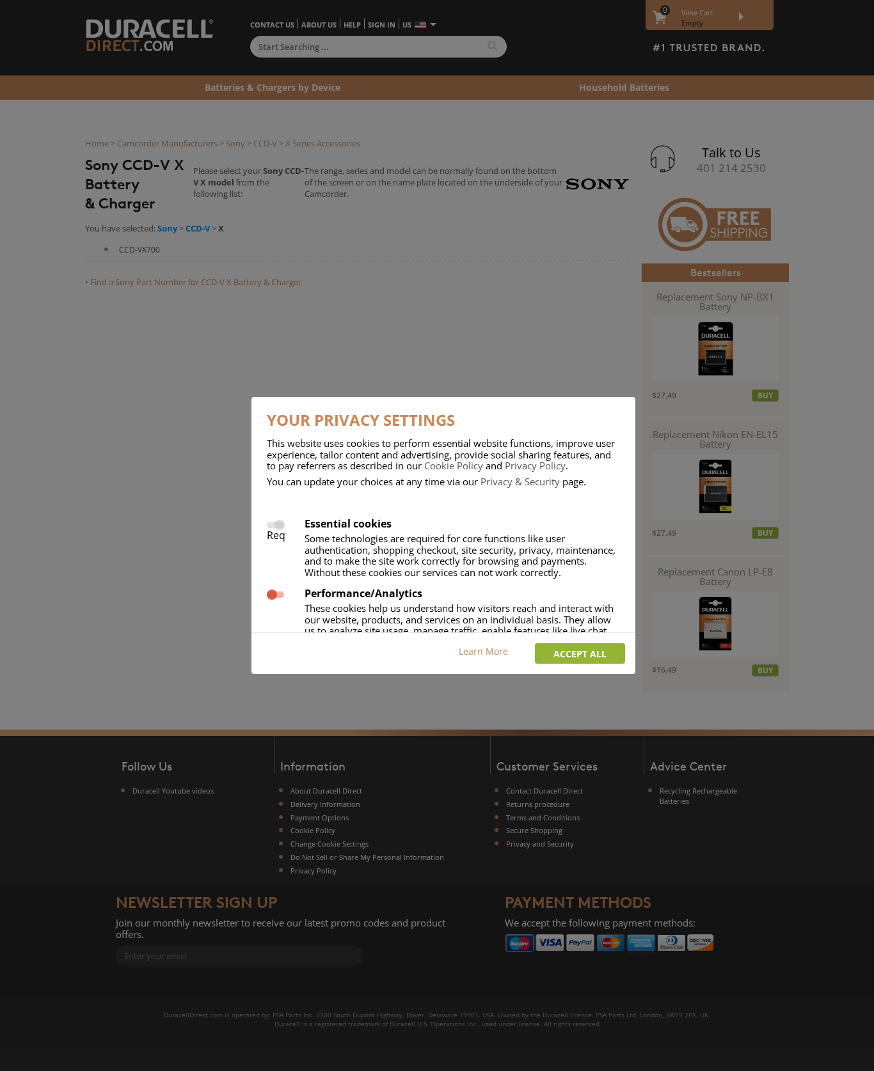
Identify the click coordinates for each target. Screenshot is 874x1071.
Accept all (580, 654)
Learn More (483, 651)
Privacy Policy (535, 465)
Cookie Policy (453, 465)
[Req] (275, 523)
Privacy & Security (520, 481)
